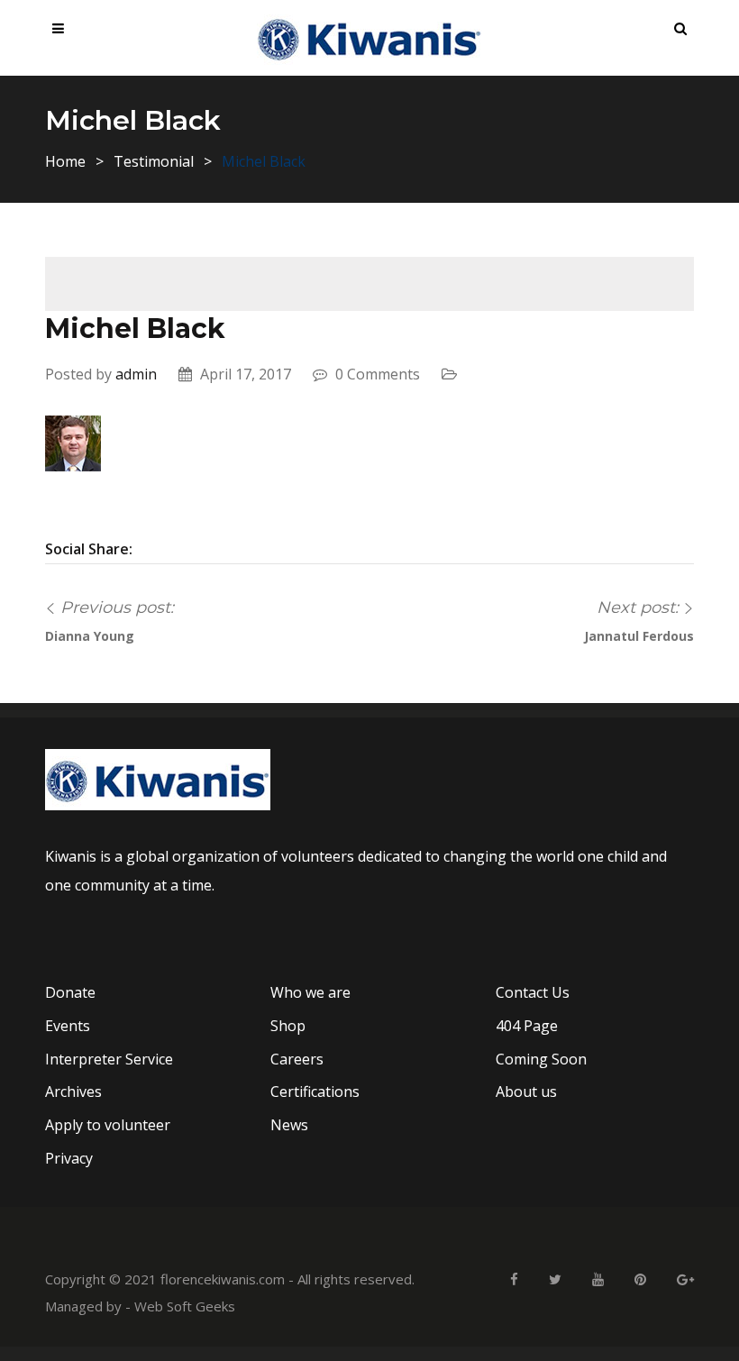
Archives (73, 1091)
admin (136, 374)
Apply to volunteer (107, 1125)
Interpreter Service (109, 1059)
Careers (297, 1059)
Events (67, 1026)
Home (65, 161)
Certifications (315, 1091)
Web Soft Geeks (184, 1306)
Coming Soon (541, 1059)
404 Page (527, 1026)
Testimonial (154, 161)
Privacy (69, 1158)
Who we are (310, 992)
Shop (288, 1026)
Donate (70, 992)
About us (526, 1091)
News (289, 1125)
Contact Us (533, 992)
